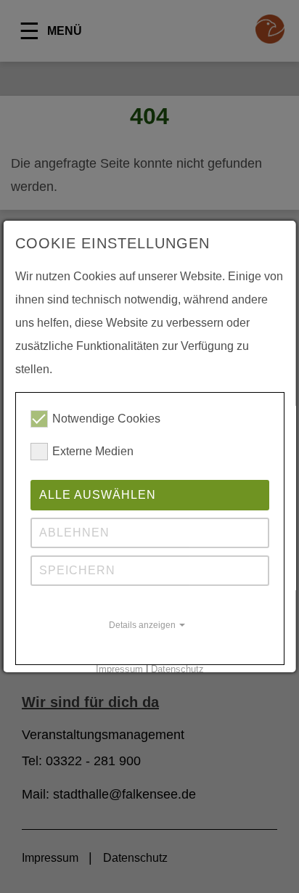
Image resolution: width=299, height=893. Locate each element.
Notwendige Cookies (106, 418)
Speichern (77, 570)
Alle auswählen (97, 495)
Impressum (118, 669)
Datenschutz (176, 669)
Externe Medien (93, 451)
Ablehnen (74, 532)
